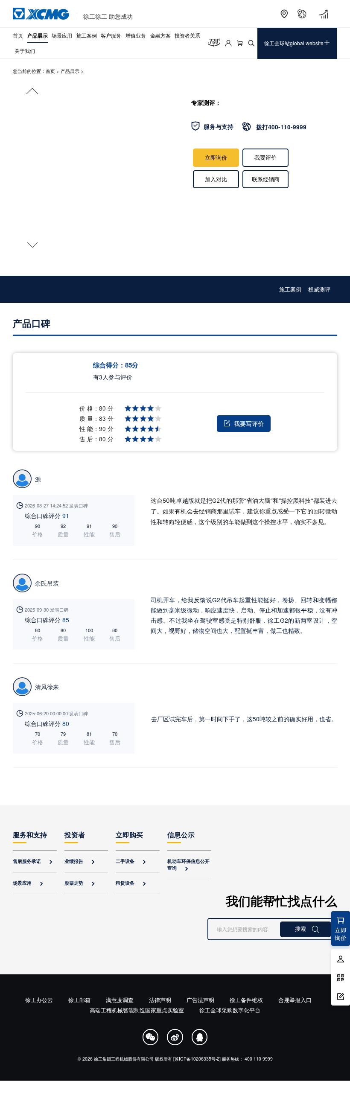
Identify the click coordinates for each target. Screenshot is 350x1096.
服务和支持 (30, 834)
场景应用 (62, 35)
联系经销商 (266, 179)
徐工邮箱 (79, 1000)
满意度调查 (120, 1000)
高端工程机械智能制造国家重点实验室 (137, 1010)
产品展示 (37, 35)
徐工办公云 (39, 1000)
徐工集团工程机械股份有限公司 (124, 1058)
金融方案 (160, 35)
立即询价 (216, 157)
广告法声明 (200, 1000)
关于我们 (25, 50)
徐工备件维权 (246, 1000)
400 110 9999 (259, 1058)
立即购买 (129, 834)
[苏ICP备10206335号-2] (197, 1058)
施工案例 (86, 35)
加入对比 (216, 179)
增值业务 (135, 35)
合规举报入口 (295, 1000)
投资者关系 (187, 35)
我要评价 (265, 157)
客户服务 (111, 35)
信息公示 (181, 834)
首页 (18, 35)
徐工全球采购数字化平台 (229, 1010)
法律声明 (160, 1000)
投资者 (74, 834)
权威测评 (319, 289)
